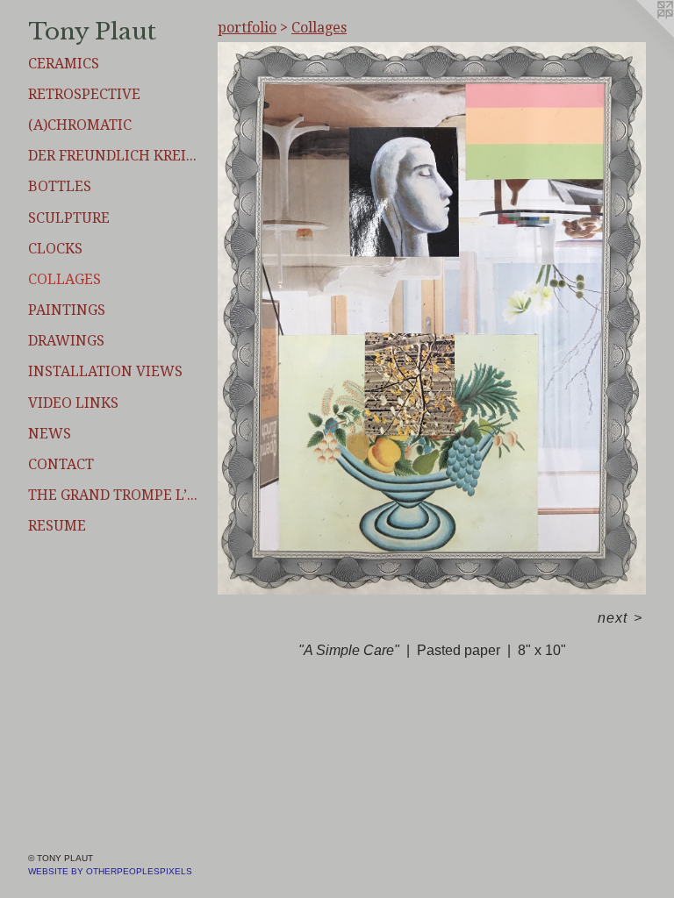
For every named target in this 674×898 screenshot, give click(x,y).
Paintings (66, 310)
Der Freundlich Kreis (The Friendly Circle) (116, 155)
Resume (57, 525)
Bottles (59, 186)
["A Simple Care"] (432, 318)
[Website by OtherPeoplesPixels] (639, 35)
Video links (73, 403)
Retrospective (84, 94)
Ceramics (63, 63)
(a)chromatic (80, 125)
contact (61, 464)
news (49, 433)
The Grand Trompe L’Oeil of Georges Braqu (116, 495)
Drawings (66, 340)
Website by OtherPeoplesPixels (110, 871)
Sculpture (69, 218)
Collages (64, 279)
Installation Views (105, 371)
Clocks (55, 248)
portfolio (247, 27)
